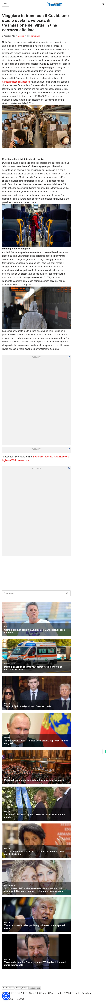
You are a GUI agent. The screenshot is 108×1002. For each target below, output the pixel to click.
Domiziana (35, 36)
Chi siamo (8, 999)
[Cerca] (103, 4)
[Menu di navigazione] (5, 4)
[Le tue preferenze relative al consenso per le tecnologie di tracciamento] (105, 751)
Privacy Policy (21, 988)
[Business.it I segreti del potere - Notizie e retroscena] (54, 4)
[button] (6, 996)
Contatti (20, 999)
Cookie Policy (8, 988)
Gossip (21, 36)
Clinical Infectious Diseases (16, 82)
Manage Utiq (35, 988)
